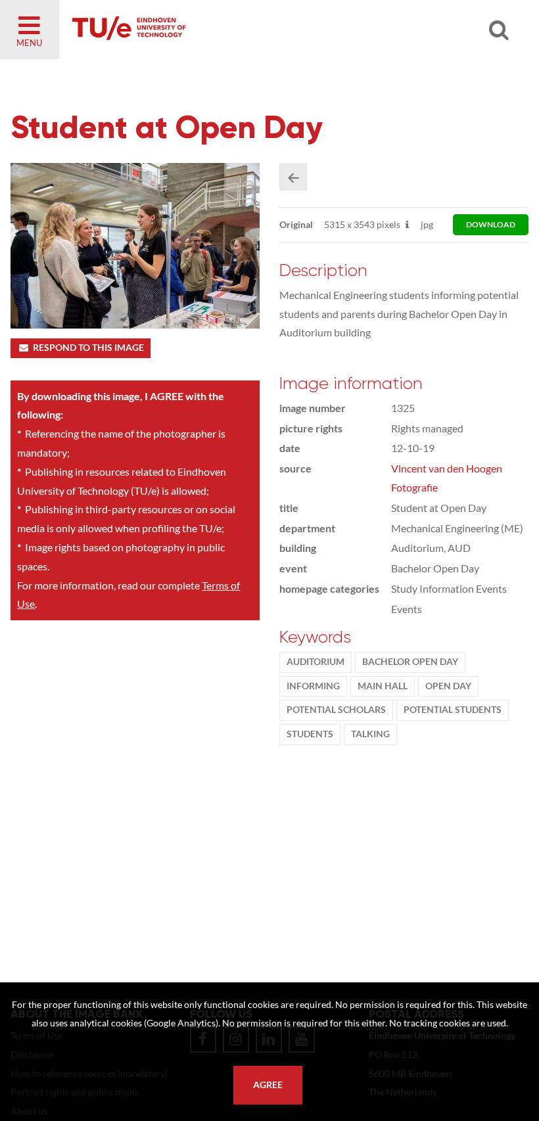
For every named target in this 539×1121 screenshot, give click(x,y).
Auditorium (315, 661)
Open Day (448, 686)
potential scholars (336, 709)
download (490, 224)
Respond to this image (88, 347)
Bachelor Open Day (410, 661)
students (310, 734)
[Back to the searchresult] (293, 177)
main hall (383, 686)
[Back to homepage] (223, 29)
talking (370, 734)
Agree (268, 1085)
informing (313, 686)
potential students (453, 709)
